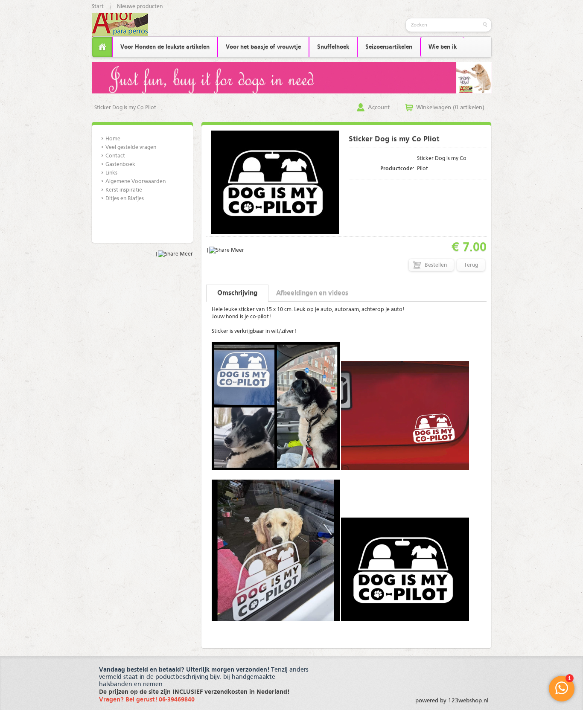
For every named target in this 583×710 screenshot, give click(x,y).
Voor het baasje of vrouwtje (263, 47)
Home (112, 139)
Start (98, 6)
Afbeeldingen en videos (312, 293)
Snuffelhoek (333, 47)
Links (111, 173)
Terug (471, 265)
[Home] (102, 47)
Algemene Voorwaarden (135, 181)
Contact (115, 156)
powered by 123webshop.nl (451, 701)
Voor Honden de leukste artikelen (165, 47)
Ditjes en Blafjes (124, 198)
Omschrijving (237, 293)
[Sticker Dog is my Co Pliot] (275, 232)
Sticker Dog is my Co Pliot (125, 108)
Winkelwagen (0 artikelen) (450, 108)
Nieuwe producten (140, 6)
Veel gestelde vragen (130, 147)
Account (379, 108)
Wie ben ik (443, 47)
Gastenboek (120, 164)
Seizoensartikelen (388, 47)
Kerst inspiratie (123, 190)
